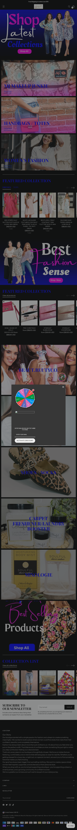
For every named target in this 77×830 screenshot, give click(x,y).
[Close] (63, 387)
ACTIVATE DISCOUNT (25, 440)
